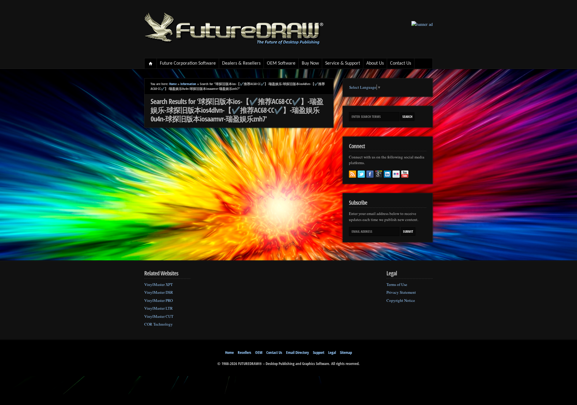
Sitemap (346, 352)
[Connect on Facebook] (370, 174)
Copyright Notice (400, 300)
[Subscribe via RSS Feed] (352, 174)
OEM (258, 352)
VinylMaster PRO (158, 300)
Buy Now (310, 63)
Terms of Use (396, 284)
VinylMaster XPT (158, 284)
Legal (332, 352)
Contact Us (400, 63)
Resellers (244, 352)
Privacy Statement (401, 292)
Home (151, 63)
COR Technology (158, 324)
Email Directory (297, 352)
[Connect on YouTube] (404, 174)
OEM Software (281, 63)
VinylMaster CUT (158, 316)
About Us (375, 63)
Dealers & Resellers (241, 63)
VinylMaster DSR (158, 292)
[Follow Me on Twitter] (361, 174)
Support (318, 352)
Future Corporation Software (188, 63)
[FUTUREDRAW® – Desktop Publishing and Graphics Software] (234, 44)
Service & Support (342, 63)
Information (188, 84)
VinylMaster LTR (158, 308)
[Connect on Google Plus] (378, 174)
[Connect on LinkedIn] (387, 174)
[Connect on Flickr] (396, 174)
